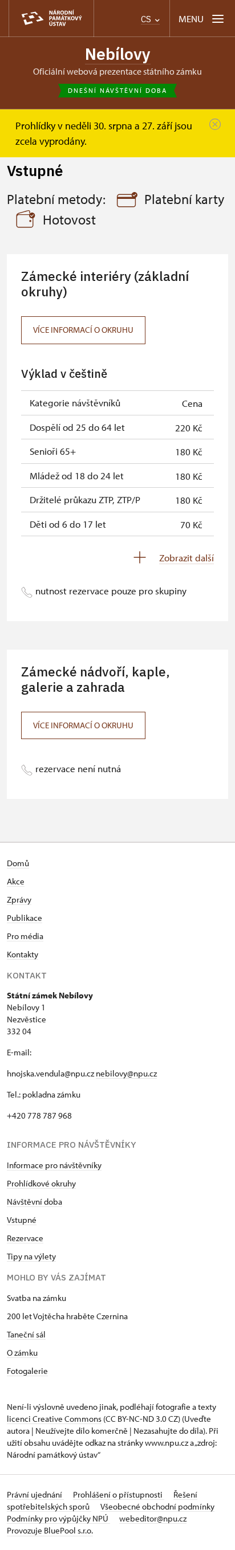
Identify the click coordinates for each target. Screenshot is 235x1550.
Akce (16, 881)
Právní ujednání (35, 1494)
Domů (18, 863)
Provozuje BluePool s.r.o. (50, 1530)
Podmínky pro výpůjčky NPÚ (58, 1518)
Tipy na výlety (31, 1256)
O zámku (22, 1352)
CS (147, 19)
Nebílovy (118, 53)
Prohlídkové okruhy (41, 1183)
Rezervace (25, 1238)
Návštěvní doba (34, 1201)
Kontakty (22, 954)
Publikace (24, 917)
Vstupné (22, 1219)
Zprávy (19, 899)
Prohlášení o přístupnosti (118, 1494)
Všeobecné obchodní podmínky (157, 1506)
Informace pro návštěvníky (54, 1165)
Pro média (25, 936)
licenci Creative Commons (54, 1418)
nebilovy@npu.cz (126, 1073)
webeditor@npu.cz (153, 1518)
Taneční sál (26, 1334)
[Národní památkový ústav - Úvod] (51, 18)
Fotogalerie (27, 1370)
